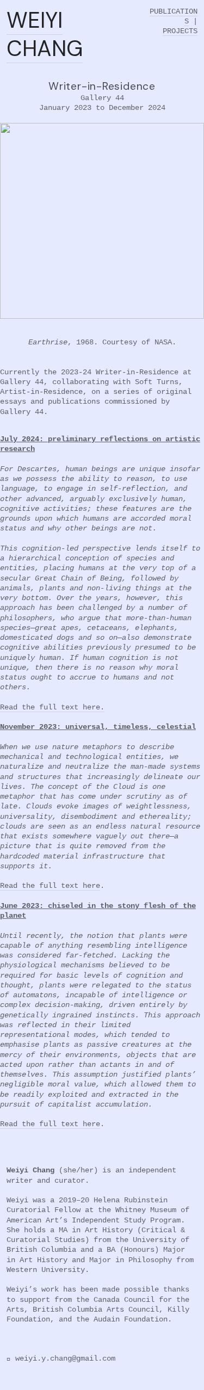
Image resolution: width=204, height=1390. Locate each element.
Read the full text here (50, 885)
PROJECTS (180, 31)
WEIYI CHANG (45, 34)
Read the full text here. (52, 707)
